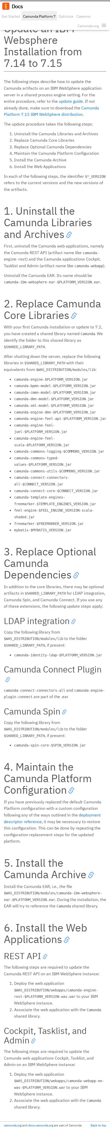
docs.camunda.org (40, 1125)
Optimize (66, 16)
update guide (71, 101)
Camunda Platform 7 (39, 16)
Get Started (11, 16)
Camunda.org (88, 26)
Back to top (98, 1125)
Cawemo (83, 16)
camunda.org (12, 1125)
